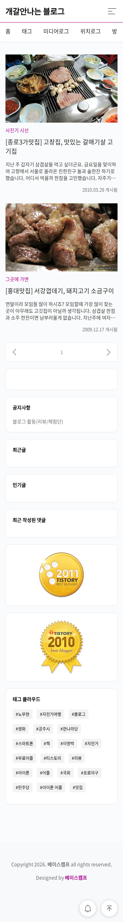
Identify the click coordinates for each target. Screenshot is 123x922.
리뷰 (78, 758)
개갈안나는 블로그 (35, 11)
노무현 (23, 714)
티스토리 (53, 758)
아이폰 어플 (52, 787)
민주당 (23, 787)
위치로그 (90, 31)
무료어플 (25, 758)
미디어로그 (56, 31)
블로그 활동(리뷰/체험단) (38, 421)
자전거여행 (51, 714)
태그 (27, 31)
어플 (46, 773)
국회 (66, 773)
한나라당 (70, 729)
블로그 (79, 714)
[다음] (108, 352)
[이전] (14, 352)
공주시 (44, 729)
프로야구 (90, 773)
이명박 (68, 743)
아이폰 (23, 773)
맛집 (79, 787)
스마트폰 (25, 743)
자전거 (92, 743)
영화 (22, 729)
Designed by (61, 877)
